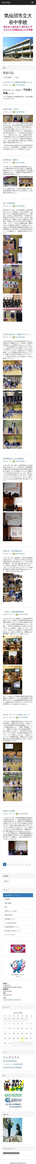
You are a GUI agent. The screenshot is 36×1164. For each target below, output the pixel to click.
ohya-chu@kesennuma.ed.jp (11, 1000)
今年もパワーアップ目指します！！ (17, 714)
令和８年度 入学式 (11, 109)
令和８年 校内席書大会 (12, 551)
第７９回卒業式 (9, 203)
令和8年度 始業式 (10, 159)
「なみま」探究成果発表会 (13, 611)
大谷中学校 (5, 2)
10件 (16, 77)
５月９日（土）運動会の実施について (17, 82)
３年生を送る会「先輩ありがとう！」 (17, 334)
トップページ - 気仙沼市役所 (13, 1064)
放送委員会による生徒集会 (13, 458)
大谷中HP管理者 (20, 85)
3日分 (6, 881)
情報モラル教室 (9, 811)
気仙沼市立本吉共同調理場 (12, 1067)
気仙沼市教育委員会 (10, 1061)
